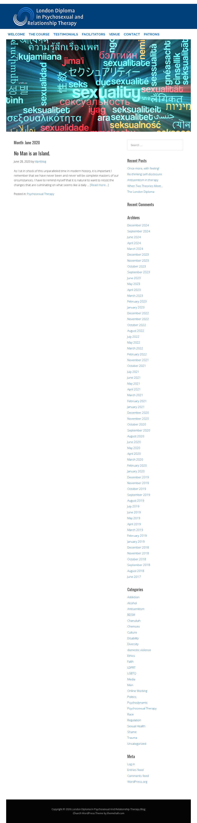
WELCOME (16, 34)
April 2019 (134, 524)
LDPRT (131, 667)
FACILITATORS (93, 34)
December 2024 (138, 225)
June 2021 (134, 377)
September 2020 (138, 430)
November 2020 (138, 418)
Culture (132, 632)
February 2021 (137, 401)
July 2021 (133, 372)
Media (131, 679)
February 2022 (137, 354)
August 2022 (135, 331)
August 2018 (135, 571)
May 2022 (133, 342)
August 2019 (135, 500)
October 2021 (136, 366)
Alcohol (132, 603)
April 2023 (134, 290)
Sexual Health (136, 726)
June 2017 (134, 577)
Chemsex (133, 626)
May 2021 (133, 383)
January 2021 (136, 407)
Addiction (133, 597)
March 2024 (135, 249)
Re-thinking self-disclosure (144, 174)
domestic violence (139, 650)
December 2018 (138, 547)
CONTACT (132, 34)
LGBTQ (131, 673)
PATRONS (151, 34)
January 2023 (136, 307)
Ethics (131, 656)
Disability (133, 638)
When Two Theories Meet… (145, 186)
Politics (131, 697)
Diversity (133, 644)
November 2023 (138, 260)
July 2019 (133, 506)
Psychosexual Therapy (40, 194)
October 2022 (136, 325)
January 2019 (136, 541)
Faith (130, 661)
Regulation (134, 720)
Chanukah (133, 621)
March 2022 (135, 348)
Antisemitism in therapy (142, 180)
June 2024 (134, 237)
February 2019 (137, 535)
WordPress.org (137, 781)
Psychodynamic (137, 702)
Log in (131, 764)
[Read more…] (99, 185)
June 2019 (134, 512)
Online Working (137, 691)
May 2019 (133, 518)
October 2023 (136, 266)
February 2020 (137, 465)
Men (130, 685)
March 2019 (135, 530)
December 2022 (138, 313)
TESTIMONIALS (65, 34)
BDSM (131, 615)
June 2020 (134, 442)
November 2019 (138, 483)
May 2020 (133, 448)
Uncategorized (136, 744)
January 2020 (136, 471)
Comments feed (138, 776)
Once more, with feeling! (143, 168)
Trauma (132, 738)
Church (77, 813)
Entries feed (135, 770)
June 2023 (134, 278)
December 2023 (138, 254)
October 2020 (136, 424)
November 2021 (138, 360)
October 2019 (136, 489)
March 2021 (135, 395)
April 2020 (134, 454)
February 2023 (137, 301)
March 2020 (135, 459)
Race (130, 714)
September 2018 (138, 565)
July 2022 (133, 337)
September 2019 (138, 495)
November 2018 (138, 553)
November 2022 (138, 319)
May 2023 (133, 284)
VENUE (114, 34)
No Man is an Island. (32, 153)
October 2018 (136, 559)
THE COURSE (39, 34)
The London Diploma (140, 192)
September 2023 (138, 272)
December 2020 (138, 412)
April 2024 (134, 243)
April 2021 (134, 389)
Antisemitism (135, 609)
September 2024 (138, 231)
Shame (132, 732)
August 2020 (135, 436)
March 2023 (135, 295)
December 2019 (138, 477)
